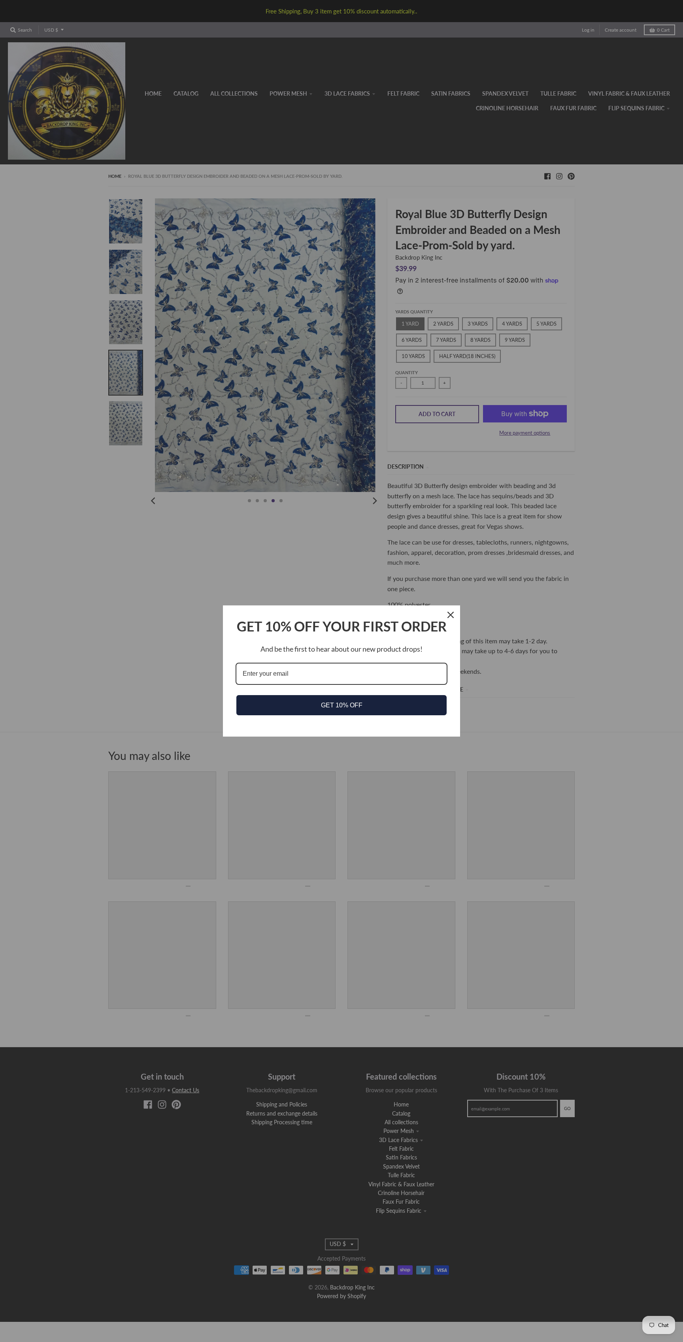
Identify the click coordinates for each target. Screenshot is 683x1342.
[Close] (450, 614)
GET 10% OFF (341, 705)
